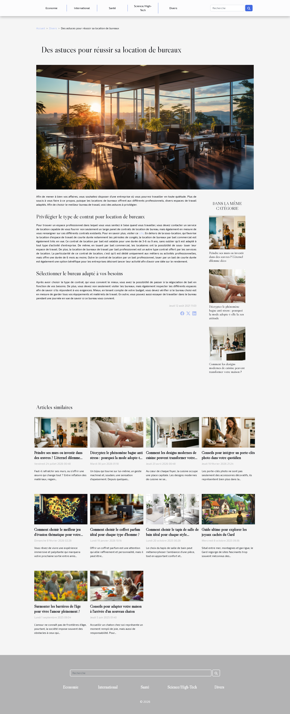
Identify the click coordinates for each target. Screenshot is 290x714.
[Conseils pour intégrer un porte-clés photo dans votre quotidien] (228, 432)
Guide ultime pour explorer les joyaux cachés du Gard (224, 532)
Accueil (40, 28)
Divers (173, 8)
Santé (112, 8)
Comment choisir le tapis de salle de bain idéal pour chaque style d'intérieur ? (172, 534)
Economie (51, 8)
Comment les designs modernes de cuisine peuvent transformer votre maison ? (227, 368)
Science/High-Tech (143, 8)
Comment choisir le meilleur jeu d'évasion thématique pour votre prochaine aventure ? (57, 534)
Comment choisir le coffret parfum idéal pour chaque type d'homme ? (115, 532)
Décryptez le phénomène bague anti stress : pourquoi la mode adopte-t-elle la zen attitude (226, 312)
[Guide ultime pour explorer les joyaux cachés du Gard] (228, 508)
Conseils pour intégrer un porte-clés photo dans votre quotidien (228, 455)
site (141, 233)
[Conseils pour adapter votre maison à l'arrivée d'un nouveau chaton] (116, 585)
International (82, 8)
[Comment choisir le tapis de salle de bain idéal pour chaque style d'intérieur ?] (172, 508)
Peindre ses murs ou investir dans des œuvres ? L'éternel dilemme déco (226, 257)
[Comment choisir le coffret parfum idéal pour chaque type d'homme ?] (116, 508)
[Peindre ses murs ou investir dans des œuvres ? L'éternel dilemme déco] (227, 232)
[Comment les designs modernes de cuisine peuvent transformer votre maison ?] (227, 343)
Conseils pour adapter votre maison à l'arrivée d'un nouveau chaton (116, 609)
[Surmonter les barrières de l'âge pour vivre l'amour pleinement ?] (60, 585)
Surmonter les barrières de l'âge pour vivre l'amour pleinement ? (57, 609)
